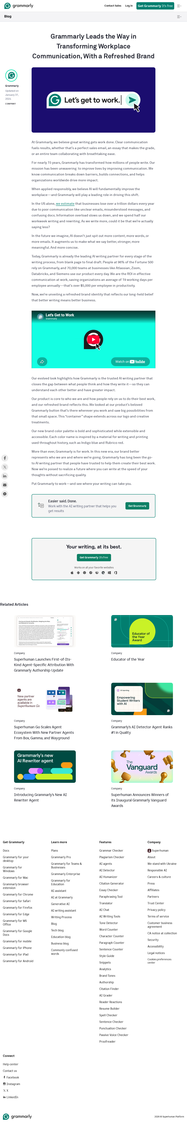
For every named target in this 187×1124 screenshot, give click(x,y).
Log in (129, 5)
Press (151, 883)
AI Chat (104, 910)
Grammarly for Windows (12, 869)
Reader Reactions (110, 1002)
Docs (6, 850)
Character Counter (111, 936)
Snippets (105, 962)
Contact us (10, 1071)
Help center (10, 1064)
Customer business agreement (160, 924)
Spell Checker (108, 1015)
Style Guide (106, 956)
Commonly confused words (64, 952)
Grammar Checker (111, 850)
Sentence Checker (111, 1022)
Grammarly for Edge (16, 914)
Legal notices (156, 953)
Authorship (106, 982)
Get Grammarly (137, 505)
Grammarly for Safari (16, 901)
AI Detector (107, 870)
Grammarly (12, 86)
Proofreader (107, 1041)
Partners (153, 896)
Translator (106, 903)
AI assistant (58, 891)
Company (10, 104)
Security (153, 940)
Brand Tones (107, 975)
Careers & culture (159, 877)
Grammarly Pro (61, 857)
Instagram (13, 1084)
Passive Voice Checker (113, 1035)
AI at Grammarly (62, 897)
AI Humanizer (108, 877)
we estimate (65, 203)
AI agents (105, 864)
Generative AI (60, 904)
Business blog (60, 943)
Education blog (60, 937)
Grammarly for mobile (17, 941)
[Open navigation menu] (179, 6)
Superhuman (160, 850)
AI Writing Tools (109, 916)
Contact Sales (112, 5)
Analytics (105, 969)
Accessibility (156, 946)
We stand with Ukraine (162, 864)
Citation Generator (111, 883)
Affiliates (153, 890)
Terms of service (158, 916)
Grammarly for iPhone (17, 948)
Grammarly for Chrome (18, 894)
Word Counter (108, 929)
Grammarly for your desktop (16, 859)
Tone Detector (108, 923)
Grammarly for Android (18, 961)
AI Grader (105, 995)
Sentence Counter (111, 949)
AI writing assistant (63, 910)
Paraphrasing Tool (111, 896)
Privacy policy (156, 910)
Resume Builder (109, 1008)
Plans (54, 850)
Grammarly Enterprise (65, 874)
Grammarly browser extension (16, 886)
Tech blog (57, 930)
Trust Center (156, 903)
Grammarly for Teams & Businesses (66, 865)
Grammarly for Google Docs (17, 932)
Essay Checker (108, 890)
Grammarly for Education (60, 882)
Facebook (13, 1077)
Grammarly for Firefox (17, 907)
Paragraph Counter (111, 943)
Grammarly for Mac (15, 877)
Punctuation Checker (113, 1028)
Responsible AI (157, 870)
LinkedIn (12, 1097)
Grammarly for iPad (15, 954)
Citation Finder (109, 989)
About (151, 857)
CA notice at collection (162, 933)
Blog (54, 924)
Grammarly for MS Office (15, 922)
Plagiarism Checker (111, 857)
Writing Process (61, 917)
